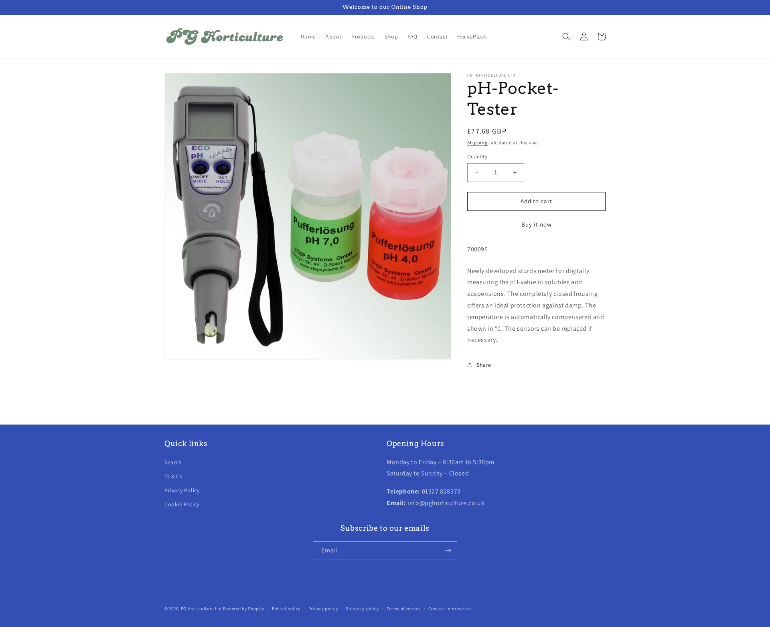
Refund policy (286, 608)
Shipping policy (362, 608)
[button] (566, 36)
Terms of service (403, 608)
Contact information (450, 608)
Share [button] (483, 364)
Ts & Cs (173, 476)
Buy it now (536, 224)
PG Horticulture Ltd (201, 608)
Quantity (477, 156)
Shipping (477, 143)
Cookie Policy (181, 504)
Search (173, 462)
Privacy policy (323, 608)
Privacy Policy (181, 490)
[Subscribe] (448, 550)
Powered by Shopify (243, 608)
